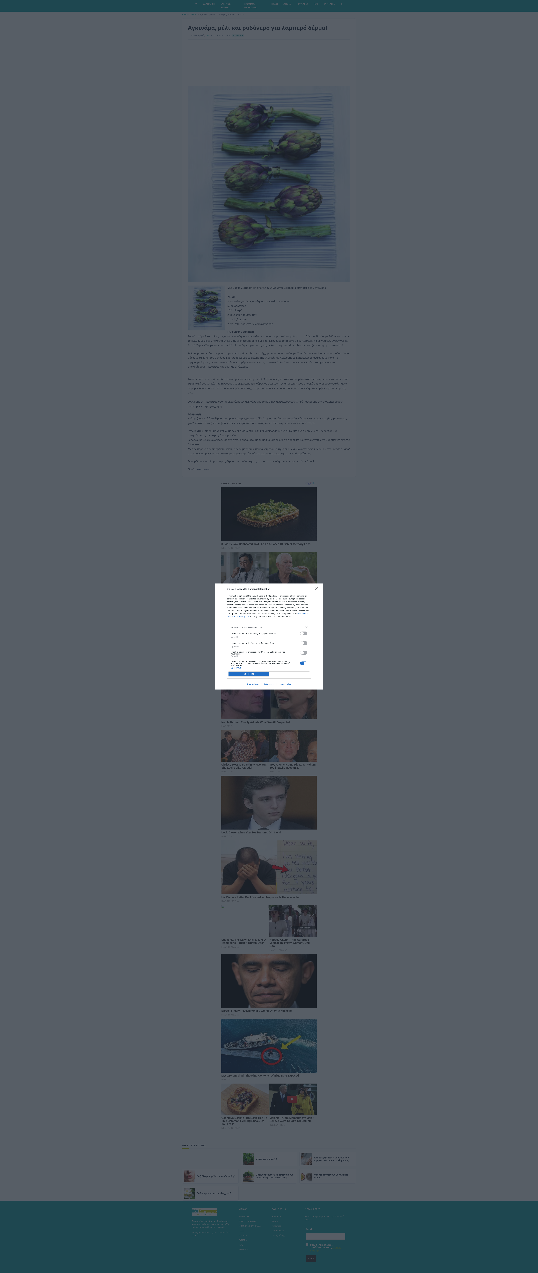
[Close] (317, 589)
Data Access (269, 684)
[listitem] (269, 627)
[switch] (303, 633)
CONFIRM (249, 674)
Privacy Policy (285, 684)
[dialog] (269, 636)
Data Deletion (253, 684)
